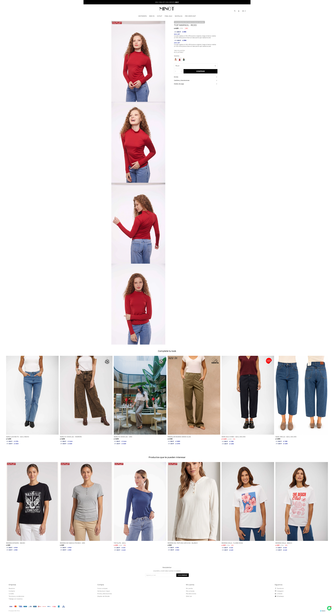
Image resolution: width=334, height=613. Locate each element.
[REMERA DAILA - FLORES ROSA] (248, 501)
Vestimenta (142, 16)
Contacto (12, 591)
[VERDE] (183, 59)
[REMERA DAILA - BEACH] (301, 501)
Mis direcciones (191, 593)
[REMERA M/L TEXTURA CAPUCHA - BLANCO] (194, 501)
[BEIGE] (175, 59)
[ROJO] (180, 59)
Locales (11, 593)
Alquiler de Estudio (103, 596)
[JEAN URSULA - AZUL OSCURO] (301, 395)
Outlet (159, 16)
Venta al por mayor (103, 591)
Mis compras (190, 591)
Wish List (189, 596)
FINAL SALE (168, 16)
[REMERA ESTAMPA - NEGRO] (32, 501)
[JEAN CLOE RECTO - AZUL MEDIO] (32, 395)
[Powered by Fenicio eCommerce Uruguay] (322, 611)
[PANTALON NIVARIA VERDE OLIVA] (194, 395)
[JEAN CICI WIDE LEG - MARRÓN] (86, 395)
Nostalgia (178, 16)
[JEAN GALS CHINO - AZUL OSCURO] (248, 395)
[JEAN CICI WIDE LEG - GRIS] (140, 395)
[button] (235, 11)
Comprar (200, 71)
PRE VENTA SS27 (190, 16)
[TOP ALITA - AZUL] (140, 501)
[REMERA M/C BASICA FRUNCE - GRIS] (86, 501)
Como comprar (102, 588)
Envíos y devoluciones (104, 593)
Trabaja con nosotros (15, 599)
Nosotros (12, 588)
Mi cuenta (189, 588)
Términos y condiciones (16, 596)
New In (151, 16)
